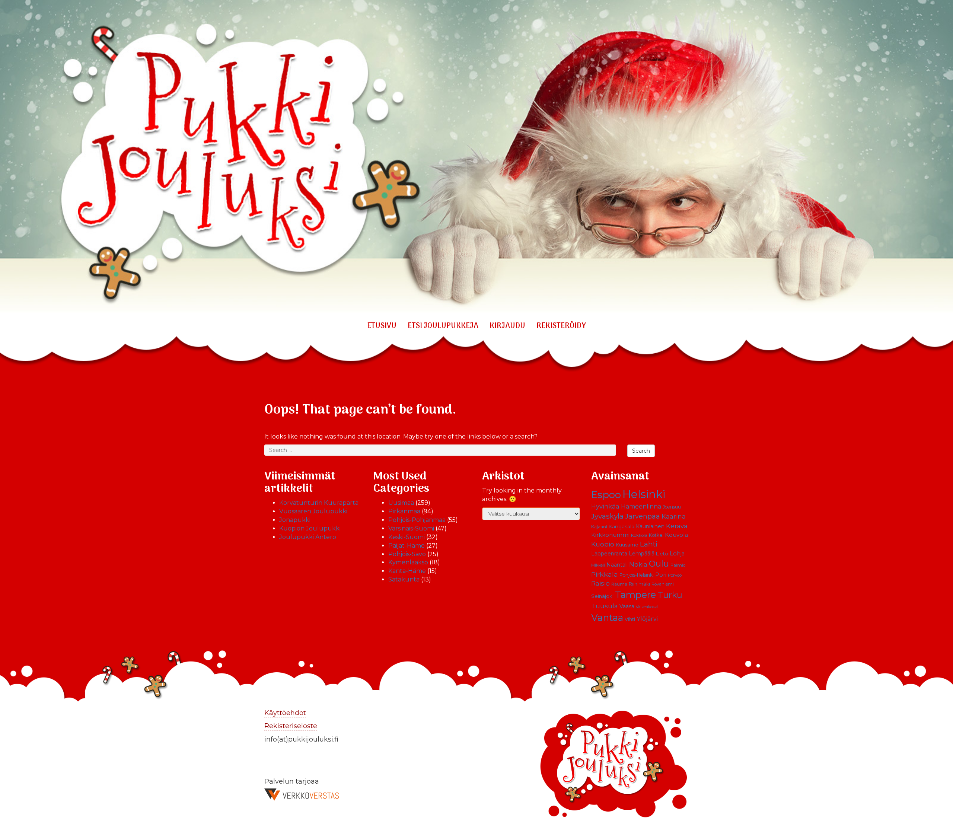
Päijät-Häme (406, 545)
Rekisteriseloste (290, 726)
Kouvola (676, 534)
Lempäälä (641, 553)
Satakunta (404, 579)
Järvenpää (642, 516)
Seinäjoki (602, 596)
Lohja (677, 553)
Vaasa (626, 606)
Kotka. (656, 535)
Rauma (619, 584)
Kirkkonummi (610, 535)
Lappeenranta (609, 553)
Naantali (617, 564)
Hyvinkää (605, 506)
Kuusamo (627, 545)
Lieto (662, 554)
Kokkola (639, 535)
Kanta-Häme (407, 570)
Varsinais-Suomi (411, 528)
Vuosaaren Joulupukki (313, 511)
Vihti (630, 619)
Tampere (635, 594)
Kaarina (674, 516)
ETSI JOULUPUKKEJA (443, 326)
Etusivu (381, 326)
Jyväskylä (607, 515)
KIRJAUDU (507, 326)
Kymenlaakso (408, 562)
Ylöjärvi (647, 618)
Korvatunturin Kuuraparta (318, 502)
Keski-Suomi (406, 537)
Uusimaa (401, 502)
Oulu (659, 563)
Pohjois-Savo (407, 554)
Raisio (600, 583)
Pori (660, 574)
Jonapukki (294, 519)
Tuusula (604, 606)
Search (641, 450)
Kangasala (621, 526)
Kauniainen (650, 526)
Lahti (648, 544)
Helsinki (643, 494)
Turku (669, 595)
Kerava (677, 526)
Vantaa (607, 617)
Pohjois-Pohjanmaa (417, 519)
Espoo (606, 494)
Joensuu (672, 507)
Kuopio (602, 544)
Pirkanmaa (404, 511)
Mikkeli (598, 565)
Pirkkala (604, 574)
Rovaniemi (662, 584)
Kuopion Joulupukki (310, 528)
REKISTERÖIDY (561, 326)
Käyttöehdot (285, 713)
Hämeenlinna (641, 506)
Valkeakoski (647, 607)
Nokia (638, 564)
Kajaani (599, 526)
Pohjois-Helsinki (636, 575)
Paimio (677, 565)
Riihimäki (639, 584)
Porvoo (675, 575)
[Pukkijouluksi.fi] (476, 157)
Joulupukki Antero (307, 537)
